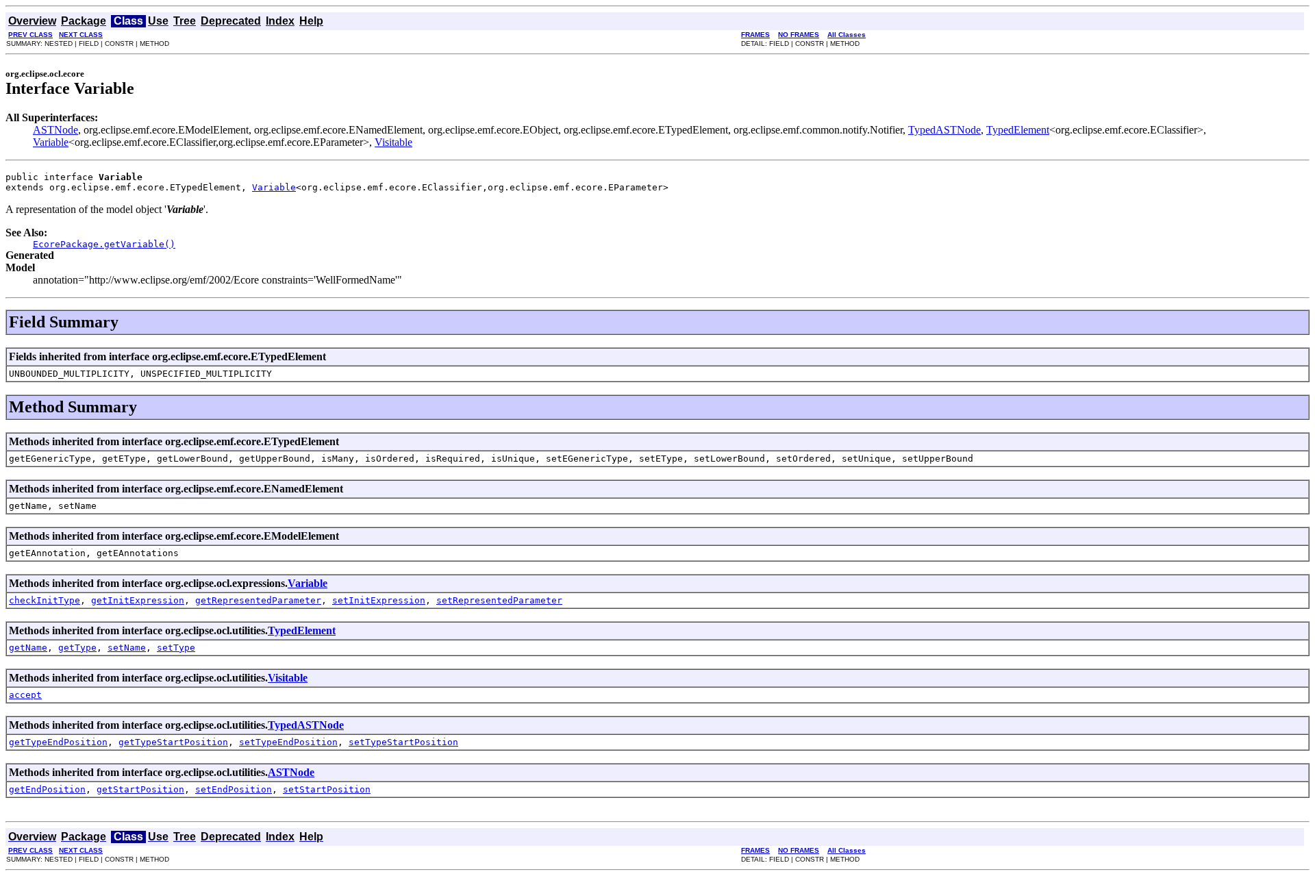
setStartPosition (327, 789)
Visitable (393, 142)
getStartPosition (140, 789)
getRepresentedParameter (258, 600)
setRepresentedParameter (499, 600)
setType (176, 647)
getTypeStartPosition (173, 742)
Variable (50, 142)
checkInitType (44, 600)
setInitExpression (378, 600)
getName (28, 647)
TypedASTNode (944, 130)
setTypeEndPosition (288, 742)
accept (25, 695)
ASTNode (55, 130)
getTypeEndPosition (58, 742)
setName (127, 647)
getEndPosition (47, 789)
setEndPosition (233, 789)
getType (77, 647)
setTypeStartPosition (403, 742)
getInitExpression (137, 600)
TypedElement (1017, 130)
